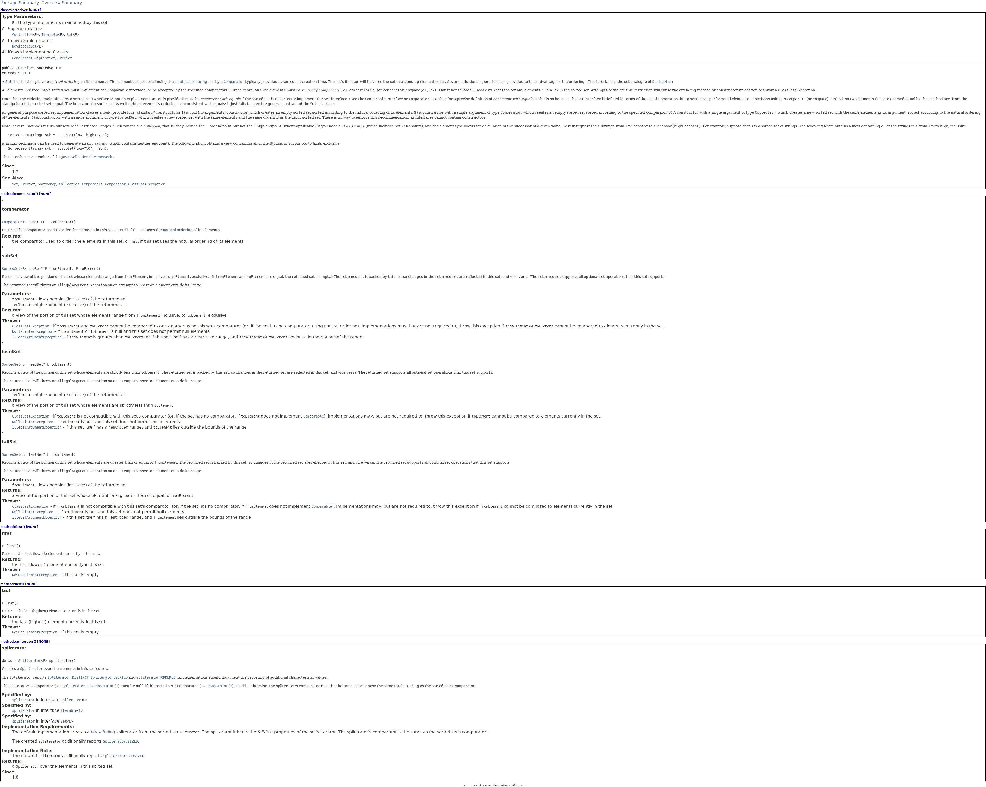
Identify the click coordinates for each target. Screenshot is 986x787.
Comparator (12, 222)
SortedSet (11, 269)
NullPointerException (32, 331)
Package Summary (19, 2)
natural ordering (192, 82)
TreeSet (65, 58)
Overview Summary (61, 2)
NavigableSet (24, 46)
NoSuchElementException (34, 575)
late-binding (103, 731)
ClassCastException (30, 326)
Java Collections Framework (87, 157)
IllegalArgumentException (36, 337)
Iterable (49, 35)
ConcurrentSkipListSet (33, 58)
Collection (22, 35)
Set (70, 35)
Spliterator (29, 661)
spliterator (23, 700)
